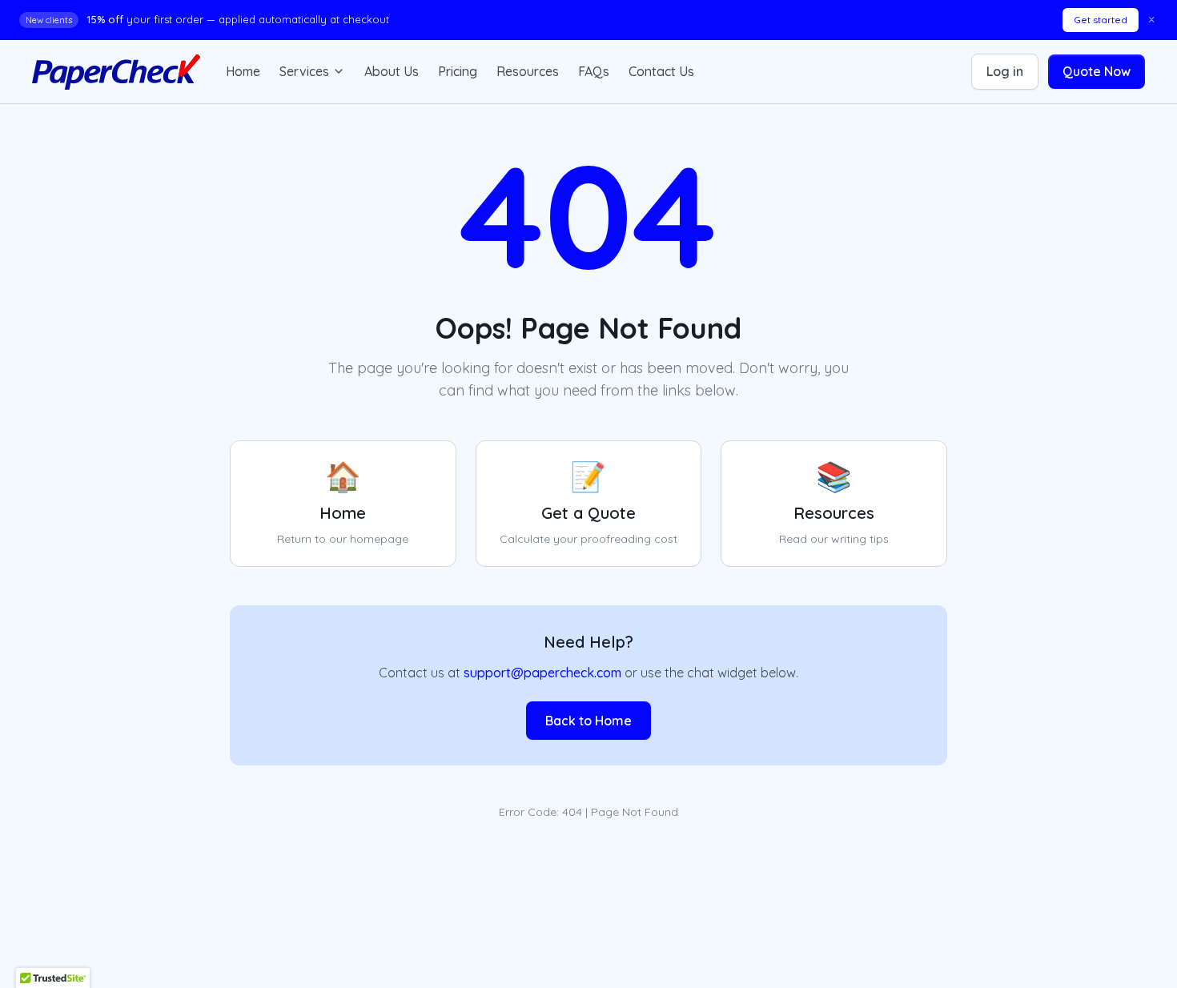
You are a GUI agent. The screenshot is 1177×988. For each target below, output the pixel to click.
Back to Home (588, 721)
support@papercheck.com (542, 673)
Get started (1100, 20)
